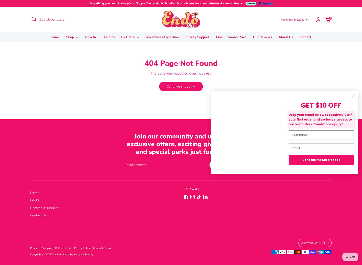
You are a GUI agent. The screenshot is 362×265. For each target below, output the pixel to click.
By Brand (128, 37)
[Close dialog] (353, 96)
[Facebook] (186, 197)
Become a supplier (44, 208)
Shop (70, 37)
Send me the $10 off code (321, 160)
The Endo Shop (60, 254)
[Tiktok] (199, 197)
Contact (305, 37)
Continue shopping (181, 86)
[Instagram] (192, 197)
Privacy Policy (82, 248)
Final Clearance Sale (231, 37)
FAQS (34, 200)
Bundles (109, 37)
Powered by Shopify (81, 254)
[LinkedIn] (205, 197)
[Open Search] (34, 19)
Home (55, 37)
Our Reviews (262, 37)
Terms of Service (102, 248)
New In (90, 37)
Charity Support (197, 37)
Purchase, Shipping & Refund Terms (50, 248)
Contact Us (38, 215)
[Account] (318, 19)
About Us (286, 37)
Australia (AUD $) (293, 20)
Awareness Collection (162, 37)
